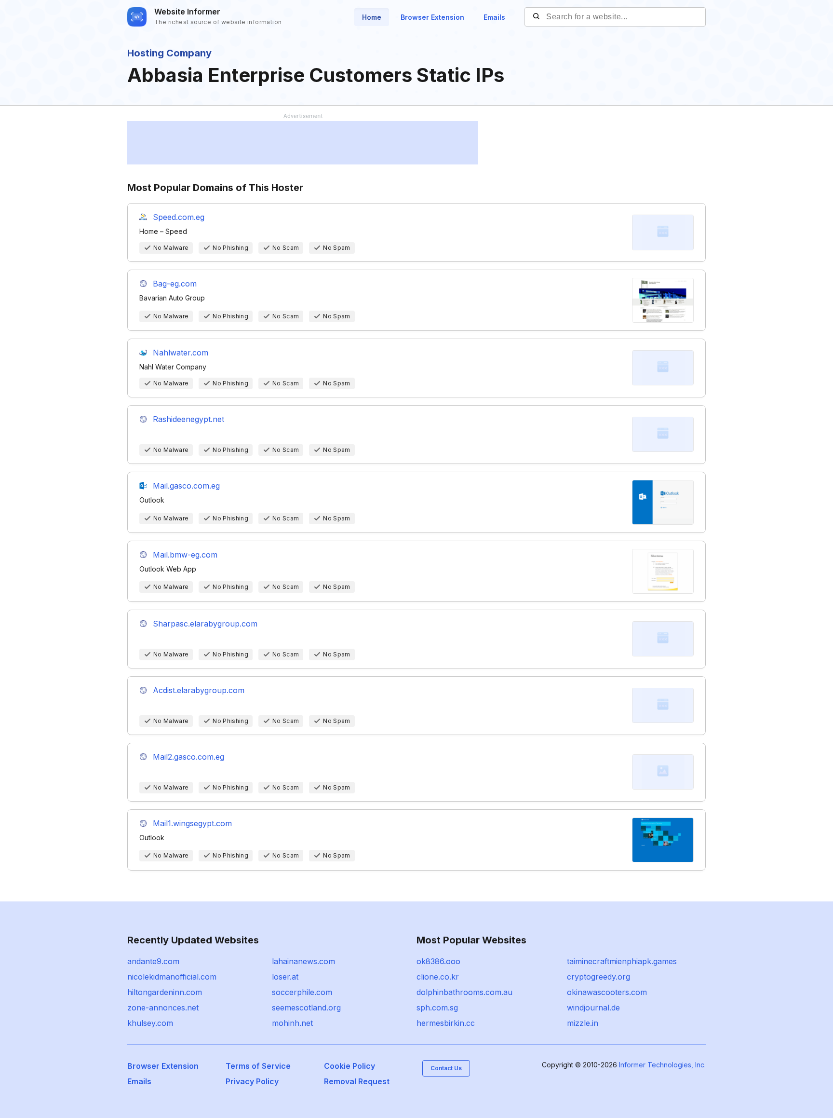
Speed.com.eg (178, 217)
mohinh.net (292, 1023)
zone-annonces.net (163, 1007)
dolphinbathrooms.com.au (464, 992)
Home (371, 17)
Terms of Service (258, 1066)
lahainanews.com (303, 961)
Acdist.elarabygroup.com (198, 690)
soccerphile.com (302, 992)
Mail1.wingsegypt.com (192, 823)
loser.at (285, 977)
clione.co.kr (437, 977)
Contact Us (446, 1068)
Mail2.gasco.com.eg (188, 757)
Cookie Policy (349, 1066)
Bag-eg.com (175, 283)
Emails (494, 17)
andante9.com (153, 961)
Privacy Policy (252, 1081)
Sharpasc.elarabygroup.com (205, 623)
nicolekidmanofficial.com (171, 977)
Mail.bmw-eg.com (185, 554)
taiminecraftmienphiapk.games (622, 961)
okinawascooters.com (607, 992)
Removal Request (357, 1081)
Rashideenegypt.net (188, 419)
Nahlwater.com (180, 352)
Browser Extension (432, 17)
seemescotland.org (306, 1007)
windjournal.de (593, 1007)
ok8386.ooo (438, 961)
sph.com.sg (437, 1007)
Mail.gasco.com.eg (186, 486)
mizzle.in (582, 1023)
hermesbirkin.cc (445, 1023)
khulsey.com (150, 1023)
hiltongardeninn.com (164, 992)
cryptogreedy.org (598, 977)
